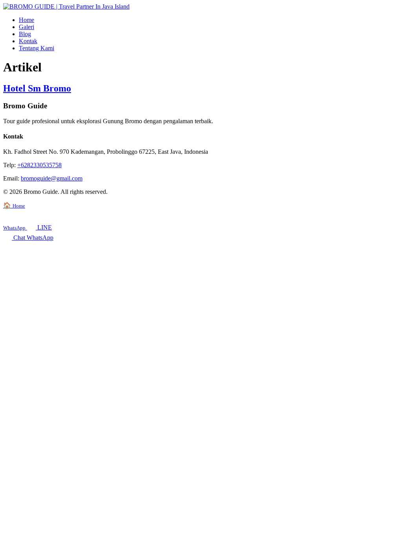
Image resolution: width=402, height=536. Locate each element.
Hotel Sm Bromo (37, 88)
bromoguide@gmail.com (51, 178)
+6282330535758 (39, 165)
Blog (25, 34)
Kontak (28, 41)
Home (26, 19)
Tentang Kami (36, 48)
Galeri (26, 27)
